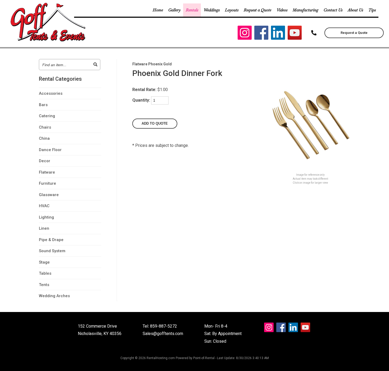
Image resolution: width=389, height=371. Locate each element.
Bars (43, 104)
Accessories (50, 93)
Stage (44, 262)
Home (158, 9)
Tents (44, 284)
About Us (355, 9)
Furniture (47, 183)
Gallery (174, 9)
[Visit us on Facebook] (261, 34)
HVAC (44, 205)
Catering (47, 116)
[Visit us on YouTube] (295, 34)
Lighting (46, 217)
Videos (282, 9)
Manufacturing (305, 9)
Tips (372, 9)
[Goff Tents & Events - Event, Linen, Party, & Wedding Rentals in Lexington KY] (48, 40)
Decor (44, 161)
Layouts (231, 9)
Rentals (192, 9)
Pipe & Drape (51, 239)
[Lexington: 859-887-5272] (313, 33)
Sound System (52, 250)
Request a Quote (257, 9)
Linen (44, 228)
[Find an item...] (95, 64)
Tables (45, 273)
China (44, 138)
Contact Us (333, 9)
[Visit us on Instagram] (245, 34)
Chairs (45, 127)
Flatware (47, 172)
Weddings (211, 9)
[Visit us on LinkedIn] (278, 34)
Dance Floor (50, 149)
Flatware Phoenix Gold (152, 64)
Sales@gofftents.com (163, 333)
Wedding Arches (54, 295)
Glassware (49, 194)
